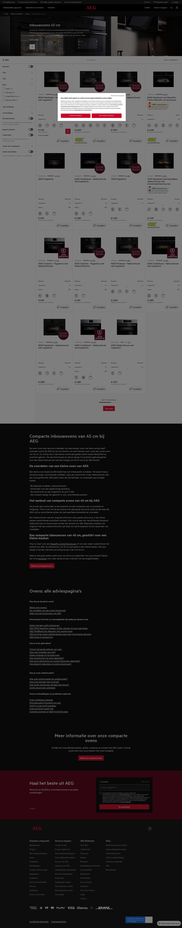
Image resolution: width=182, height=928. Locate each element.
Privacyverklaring (88, 110)
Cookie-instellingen (76, 115)
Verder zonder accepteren (117, 95)
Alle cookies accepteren (106, 115)
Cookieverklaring (78, 110)
